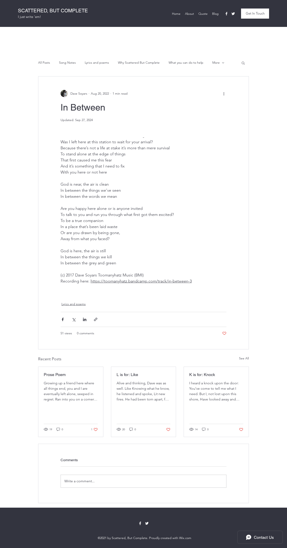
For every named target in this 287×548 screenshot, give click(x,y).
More (216, 63)
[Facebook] (226, 13)
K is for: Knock (202, 374)
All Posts (44, 63)
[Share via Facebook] (63, 319)
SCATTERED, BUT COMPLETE (53, 10)
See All (244, 358)
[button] (255, 14)
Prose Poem (55, 374)
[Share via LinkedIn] (85, 319)
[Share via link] (95, 319)
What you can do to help (186, 63)
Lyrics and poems (97, 63)
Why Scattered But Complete (139, 63)
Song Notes (67, 63)
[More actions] (223, 93)
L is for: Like (127, 374)
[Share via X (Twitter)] (74, 319)
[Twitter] (233, 13)
